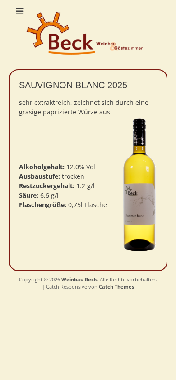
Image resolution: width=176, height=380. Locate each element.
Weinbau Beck (79, 279)
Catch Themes (116, 286)
